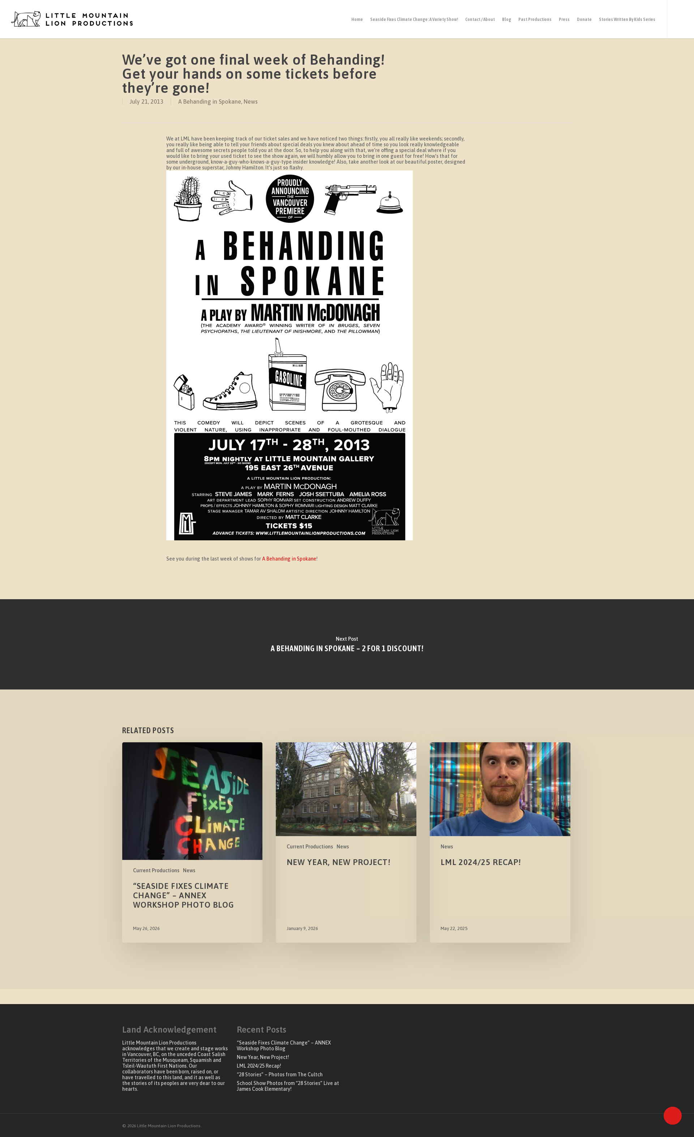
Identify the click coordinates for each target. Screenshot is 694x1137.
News (251, 101)
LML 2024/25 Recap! (259, 1066)
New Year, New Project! (263, 1057)
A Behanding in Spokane (209, 101)
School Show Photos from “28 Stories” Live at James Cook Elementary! (288, 1086)
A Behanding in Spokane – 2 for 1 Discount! (347, 644)
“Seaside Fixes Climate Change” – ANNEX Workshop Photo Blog (284, 1045)
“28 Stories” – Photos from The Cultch (280, 1074)
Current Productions (156, 870)
